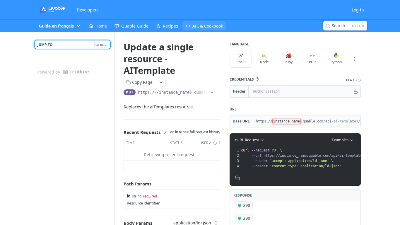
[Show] (356, 91)
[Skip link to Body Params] (119, 223)
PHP (312, 61)
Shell (241, 61)
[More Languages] (355, 58)
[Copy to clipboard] (218, 92)
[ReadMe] (76, 72)
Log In (358, 10)
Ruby (289, 61)
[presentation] (305, 158)
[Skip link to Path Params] (119, 184)
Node (264, 61)
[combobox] (196, 197)
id (129, 196)
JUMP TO (71, 44)
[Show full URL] (211, 92)
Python (336, 61)
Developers (88, 10)
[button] (257, 79)
